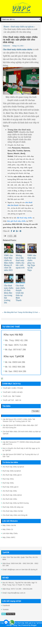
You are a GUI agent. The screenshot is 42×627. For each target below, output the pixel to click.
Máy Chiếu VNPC (9, 537)
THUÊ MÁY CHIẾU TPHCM (13, 388)
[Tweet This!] (13, 231)
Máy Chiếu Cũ (8, 529)
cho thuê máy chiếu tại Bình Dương (16, 503)
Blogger (34, 625)
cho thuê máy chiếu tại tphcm (13, 467)
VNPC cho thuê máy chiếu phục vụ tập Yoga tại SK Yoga (31, 262)
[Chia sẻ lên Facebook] (15, 236)
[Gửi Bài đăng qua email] (4, 235)
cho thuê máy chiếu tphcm (12, 495)
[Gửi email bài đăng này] (8, 236)
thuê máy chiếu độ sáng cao (13, 507)
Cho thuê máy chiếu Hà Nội (13, 511)
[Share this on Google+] (17, 231)
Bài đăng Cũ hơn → (32, 312)
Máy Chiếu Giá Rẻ (9, 525)
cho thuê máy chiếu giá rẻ (12, 475)
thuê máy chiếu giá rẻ (10, 487)
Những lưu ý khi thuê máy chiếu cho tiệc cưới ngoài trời (20, 261)
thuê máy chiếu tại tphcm (22, 26)
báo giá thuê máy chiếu (16, 221)
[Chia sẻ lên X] (13, 236)
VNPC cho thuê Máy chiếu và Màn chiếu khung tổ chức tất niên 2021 (8, 262)
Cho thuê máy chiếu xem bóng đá (15, 515)
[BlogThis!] (11, 236)
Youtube (6, 609)
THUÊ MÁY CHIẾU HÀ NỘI (13, 392)
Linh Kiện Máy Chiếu (10, 533)
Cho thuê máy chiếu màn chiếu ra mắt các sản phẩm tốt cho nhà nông (20, 39)
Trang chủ (21, 312)
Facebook (6, 605)
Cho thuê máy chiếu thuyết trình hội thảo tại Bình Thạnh (20, 293)
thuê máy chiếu (8, 483)
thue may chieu (8, 479)
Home (6, 26)
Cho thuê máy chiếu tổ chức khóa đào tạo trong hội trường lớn (8, 294)
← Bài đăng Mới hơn (9, 312)
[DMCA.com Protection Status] (8, 615)
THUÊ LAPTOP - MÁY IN (12, 400)
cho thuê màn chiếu (10, 499)
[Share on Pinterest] (20, 231)
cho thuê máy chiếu (10, 491)
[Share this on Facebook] (11, 231)
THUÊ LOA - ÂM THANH (12, 396)
